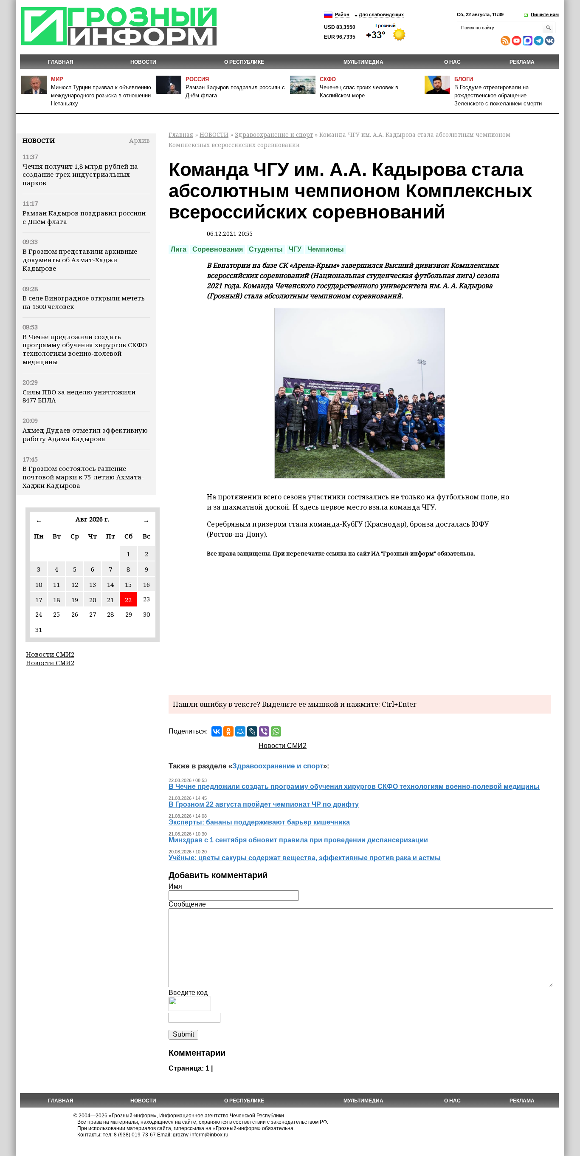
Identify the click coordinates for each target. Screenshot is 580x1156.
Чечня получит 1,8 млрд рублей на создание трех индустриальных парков (80, 174)
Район (342, 14)
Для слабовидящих (381, 14)
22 (128, 599)
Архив (139, 140)
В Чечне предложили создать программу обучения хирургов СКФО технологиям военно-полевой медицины (85, 349)
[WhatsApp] (276, 731)
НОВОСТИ (143, 62)
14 (110, 584)
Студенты (266, 249)
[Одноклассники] (228, 731)
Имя (175, 886)
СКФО (328, 79)
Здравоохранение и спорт (274, 134)
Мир (57, 79)
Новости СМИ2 (50, 654)
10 (38, 584)
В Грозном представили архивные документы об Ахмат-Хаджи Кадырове (80, 259)
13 (92, 584)
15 (128, 584)
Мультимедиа (363, 62)
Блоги (463, 79)
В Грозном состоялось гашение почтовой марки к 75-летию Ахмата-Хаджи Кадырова (83, 477)
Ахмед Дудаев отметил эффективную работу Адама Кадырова (85, 434)
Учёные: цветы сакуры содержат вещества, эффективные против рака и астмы (305, 857)
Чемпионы (325, 249)
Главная (60, 62)
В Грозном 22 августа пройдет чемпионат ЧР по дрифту (264, 804)
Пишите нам (545, 14)
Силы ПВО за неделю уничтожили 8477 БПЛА (79, 396)
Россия (197, 79)
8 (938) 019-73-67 (135, 1135)
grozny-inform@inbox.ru (200, 1135)
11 (56, 584)
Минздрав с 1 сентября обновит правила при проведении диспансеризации (298, 840)
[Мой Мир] (240, 731)
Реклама (522, 62)
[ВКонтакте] (216, 731)
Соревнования (217, 249)
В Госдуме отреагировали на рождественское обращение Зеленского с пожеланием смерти (498, 95)
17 (38, 599)
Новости (39, 140)
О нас (452, 62)
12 (74, 584)
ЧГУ (295, 249)
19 (74, 599)
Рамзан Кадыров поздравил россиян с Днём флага (84, 217)
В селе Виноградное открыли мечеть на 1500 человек (84, 302)
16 (146, 584)
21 (110, 599)
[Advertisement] (360, 624)
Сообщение (187, 904)
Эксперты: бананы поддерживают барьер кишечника (259, 822)
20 (92, 599)
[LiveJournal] (252, 731)
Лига (178, 249)
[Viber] (264, 731)
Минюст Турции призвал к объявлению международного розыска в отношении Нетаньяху (101, 95)
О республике (244, 62)
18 (56, 599)
